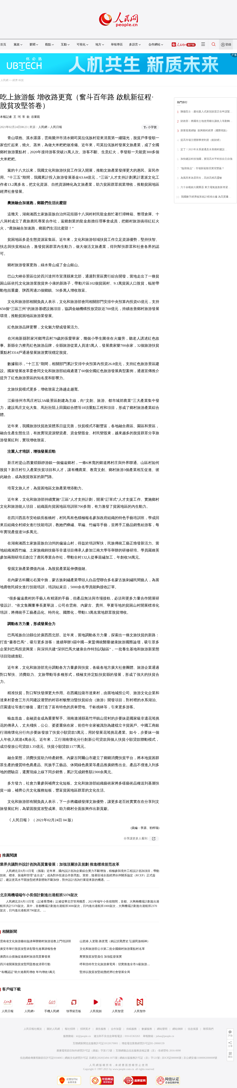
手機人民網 (51, 1011)
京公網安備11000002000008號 (200, 1057)
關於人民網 (53, 1029)
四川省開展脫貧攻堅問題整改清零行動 (25, 964)
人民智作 (140, 1011)
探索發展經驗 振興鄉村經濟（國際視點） (205, 130)
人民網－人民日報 (50, 127)
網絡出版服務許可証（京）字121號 (140, 1057)
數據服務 (147, 1029)
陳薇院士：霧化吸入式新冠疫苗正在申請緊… (206, 111)
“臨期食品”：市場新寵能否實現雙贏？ (202, 168)
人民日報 (8, 1011)
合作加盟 (116, 1029)
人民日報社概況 (33, 1029)
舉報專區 (117, 44)
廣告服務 (101, 1029)
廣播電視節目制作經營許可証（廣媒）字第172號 (84, 1050)
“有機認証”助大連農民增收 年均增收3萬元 (27, 972)
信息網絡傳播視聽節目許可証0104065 (41, 1057)
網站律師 (177, 1029)
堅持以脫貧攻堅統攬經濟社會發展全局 (105, 972)
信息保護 (193, 1029)
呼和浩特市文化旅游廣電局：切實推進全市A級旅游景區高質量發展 (124, 964)
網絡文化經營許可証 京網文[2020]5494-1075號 (91, 1057)
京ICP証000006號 (171, 1057)
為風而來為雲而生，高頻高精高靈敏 (201, 177)
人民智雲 (118, 1011)
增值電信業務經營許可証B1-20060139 (143, 1043)
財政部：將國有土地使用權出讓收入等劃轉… (206, 121)
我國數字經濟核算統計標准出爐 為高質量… (206, 196)
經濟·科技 (18, 80)
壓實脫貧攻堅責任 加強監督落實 (101, 956)
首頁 (3, 44)
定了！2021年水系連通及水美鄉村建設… (204, 149)
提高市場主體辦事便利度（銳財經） (201, 140)
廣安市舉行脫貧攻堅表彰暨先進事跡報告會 (28, 948)
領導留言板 (73, 1011)
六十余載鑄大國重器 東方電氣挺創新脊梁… (206, 187)
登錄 (228, 44)
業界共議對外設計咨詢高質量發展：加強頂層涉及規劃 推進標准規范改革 (59, 864)
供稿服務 (131, 1029)
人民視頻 (96, 1011)
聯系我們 (208, 1029)
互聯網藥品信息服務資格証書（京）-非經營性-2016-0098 (148, 1050)
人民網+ (29, 1011)
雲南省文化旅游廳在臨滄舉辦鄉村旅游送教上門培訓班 (35, 941)
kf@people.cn (83, 1036)
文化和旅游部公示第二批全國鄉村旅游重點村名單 (112, 948)
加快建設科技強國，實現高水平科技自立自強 (206, 158)
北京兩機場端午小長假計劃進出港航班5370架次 (39, 895)
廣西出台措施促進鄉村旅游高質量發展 (25, 956)
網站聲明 (162, 1029)
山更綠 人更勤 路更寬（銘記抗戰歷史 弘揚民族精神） (115, 941)
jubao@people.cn (165, 1036)
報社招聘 (70, 1029)
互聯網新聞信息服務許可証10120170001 (95, 1043)
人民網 (4, 80)
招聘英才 (85, 1029)
